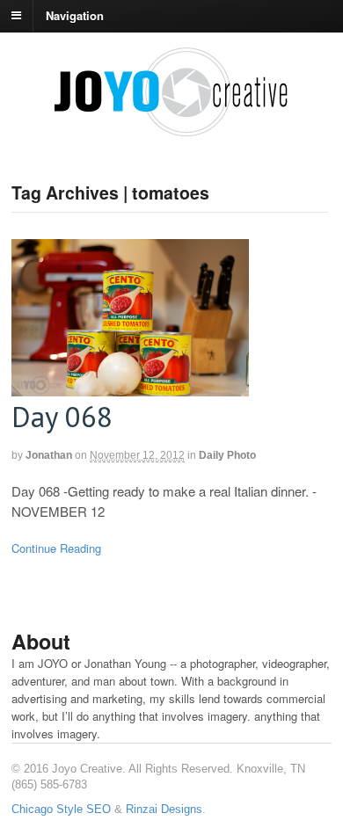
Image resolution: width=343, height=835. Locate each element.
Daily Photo (227, 455)
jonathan (49, 455)
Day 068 (62, 416)
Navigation (75, 14)
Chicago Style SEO (61, 809)
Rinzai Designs (164, 809)
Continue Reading (56, 548)
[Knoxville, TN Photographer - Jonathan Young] (171, 129)
